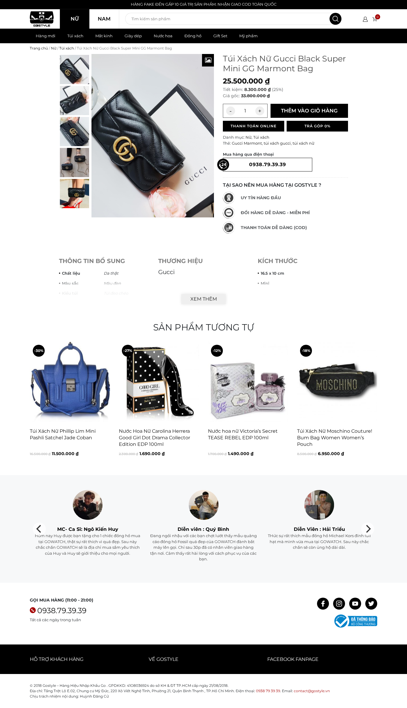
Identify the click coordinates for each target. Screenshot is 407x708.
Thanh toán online (253, 126)
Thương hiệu (180, 261)
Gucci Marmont (247, 143)
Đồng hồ (192, 35)
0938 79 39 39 (268, 691)
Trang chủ (39, 48)
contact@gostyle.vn (312, 691)
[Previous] (34, 404)
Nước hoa (163, 35)
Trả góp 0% (317, 126)
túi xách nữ (303, 143)
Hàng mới (45, 35)
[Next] (372, 404)
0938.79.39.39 (61, 610)
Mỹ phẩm (248, 35)
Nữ (75, 19)
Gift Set (220, 35)
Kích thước (277, 261)
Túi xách (75, 35)
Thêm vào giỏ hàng (309, 111)
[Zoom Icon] (208, 60)
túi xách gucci (277, 143)
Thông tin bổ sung (92, 261)
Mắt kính (104, 35)
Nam (104, 19)
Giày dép (133, 35)
